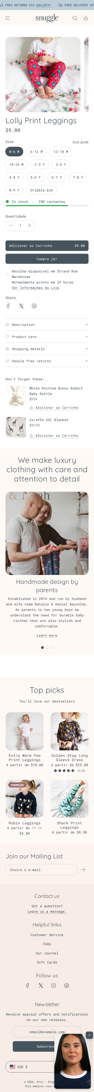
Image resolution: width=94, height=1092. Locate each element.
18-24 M (16, 164)
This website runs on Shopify (47, 1086)
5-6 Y (35, 177)
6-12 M (36, 151)
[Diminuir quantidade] (11, 225)
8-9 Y (14, 190)
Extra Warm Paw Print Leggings (25, 757)
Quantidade (15, 216)
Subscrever (47, 1046)
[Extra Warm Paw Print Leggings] (24, 731)
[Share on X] (21, 306)
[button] (72, 1061)
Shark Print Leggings (69, 825)
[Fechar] (89, 1035)
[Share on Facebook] (8, 306)
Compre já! (47, 259)
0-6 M (14, 151)
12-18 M (61, 151)
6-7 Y (57, 177)
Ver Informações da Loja (35, 287)
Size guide (81, 142)
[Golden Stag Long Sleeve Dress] (69, 731)
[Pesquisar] (74, 18)
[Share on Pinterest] (34, 306)
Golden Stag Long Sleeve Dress (69, 757)
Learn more (47, 635)
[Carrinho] (85, 18)
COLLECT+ (41, 5)
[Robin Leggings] (24, 799)
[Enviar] (83, 869)
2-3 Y (39, 164)
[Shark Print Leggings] (69, 799)
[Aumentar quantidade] (29, 225)
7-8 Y (78, 177)
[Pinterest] (66, 985)
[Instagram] (53, 985)
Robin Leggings (25, 823)
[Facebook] (27, 985)
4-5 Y (14, 177)
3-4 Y (61, 164)
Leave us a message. (47, 911)
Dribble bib (41, 190)
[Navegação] (7, 18)
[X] (40, 985)
